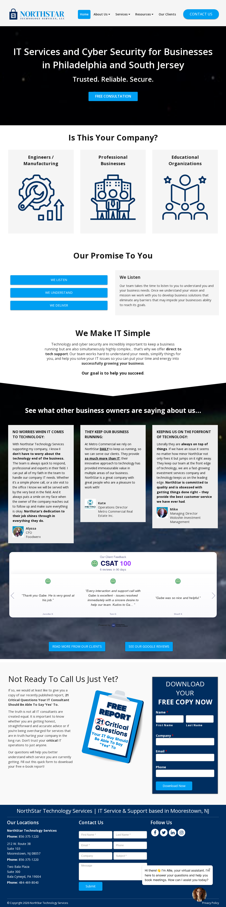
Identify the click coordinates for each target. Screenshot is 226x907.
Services (121, 14)
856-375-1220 (29, 836)
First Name (164, 725)
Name (162, 712)
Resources (143, 14)
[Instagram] (181, 832)
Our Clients (167, 14)
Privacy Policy (210, 903)
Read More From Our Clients (77, 646)
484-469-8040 (29, 882)
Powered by (104, 625)
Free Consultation (113, 96)
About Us (101, 14)
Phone (161, 767)
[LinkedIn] (172, 832)
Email (161, 751)
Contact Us (201, 14)
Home (84, 14)
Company (164, 736)
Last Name (194, 725)
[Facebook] (155, 832)
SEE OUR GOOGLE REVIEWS (149, 646)
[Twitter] (163, 832)
